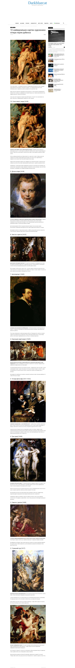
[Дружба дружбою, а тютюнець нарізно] (50, 90)
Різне (11, 27)
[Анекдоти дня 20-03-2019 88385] (50, 85)
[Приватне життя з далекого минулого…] (50, 65)
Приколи (27, 23)
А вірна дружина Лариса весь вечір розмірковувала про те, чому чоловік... (59, 55)
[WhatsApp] (18, 37)
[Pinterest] (16, 37)
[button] (63, 23)
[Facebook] (11, 37)
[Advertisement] (37, 14)
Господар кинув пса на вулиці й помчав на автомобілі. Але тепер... (56, 44)
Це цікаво (22, 23)
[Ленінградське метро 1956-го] (50, 60)
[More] (21, 37)
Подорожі (46, 23)
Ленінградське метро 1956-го (59, 59)
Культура (14, 27)
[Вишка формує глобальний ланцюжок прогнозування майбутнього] (50, 70)
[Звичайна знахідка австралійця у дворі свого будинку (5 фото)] (50, 80)
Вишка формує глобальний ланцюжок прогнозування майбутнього (59, 70)
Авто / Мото (40, 23)
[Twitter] (14, 37)
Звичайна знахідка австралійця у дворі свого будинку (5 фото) (58, 80)
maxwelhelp (50, 47)
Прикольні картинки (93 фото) (59, 74)
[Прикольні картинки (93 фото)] (50, 75)
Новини (17, 23)
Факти (51, 23)
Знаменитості (34, 23)
